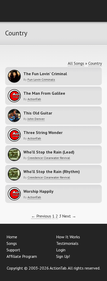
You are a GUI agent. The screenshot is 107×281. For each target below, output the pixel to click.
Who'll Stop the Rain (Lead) (48, 152)
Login (60, 249)
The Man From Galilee (44, 93)
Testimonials (67, 243)
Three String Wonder (43, 132)
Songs (11, 243)
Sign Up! (63, 256)
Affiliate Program (21, 256)
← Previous (41, 216)
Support (13, 249)
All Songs (76, 63)
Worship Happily (38, 191)
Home (11, 236)
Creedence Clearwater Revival (49, 158)
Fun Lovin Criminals (41, 79)
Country (95, 63)
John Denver (36, 119)
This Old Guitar (37, 113)
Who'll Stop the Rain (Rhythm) (51, 171)
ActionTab (34, 99)
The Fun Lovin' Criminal (45, 73)
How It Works (68, 236)
